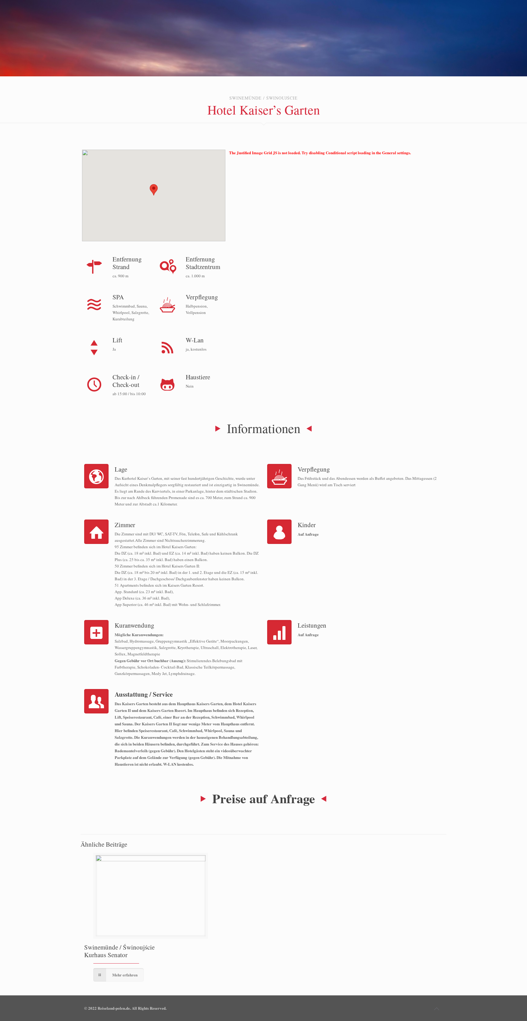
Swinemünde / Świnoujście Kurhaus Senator (119, 951)
